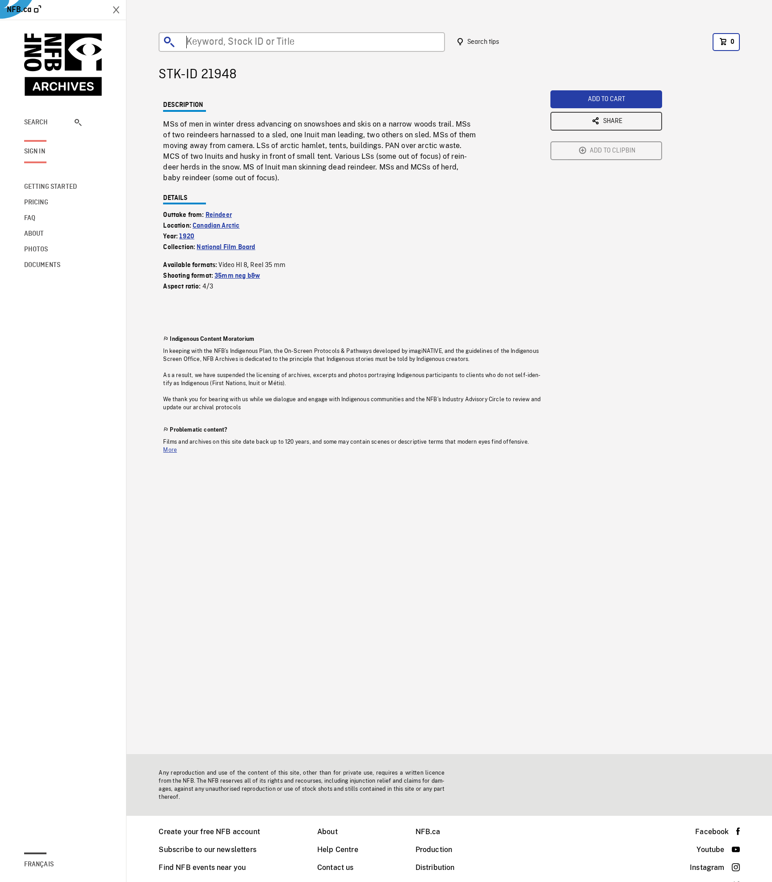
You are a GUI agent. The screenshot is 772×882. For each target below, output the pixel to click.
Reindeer (219, 215)
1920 (186, 236)
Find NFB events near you (202, 867)
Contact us (335, 867)
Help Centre (337, 849)
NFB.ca (428, 831)
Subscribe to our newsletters (207, 849)
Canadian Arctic (216, 225)
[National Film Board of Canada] (63, 65)
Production (434, 849)
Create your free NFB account (209, 831)
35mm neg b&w (237, 276)
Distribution (435, 867)
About (327, 831)
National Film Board (226, 247)
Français (39, 864)
